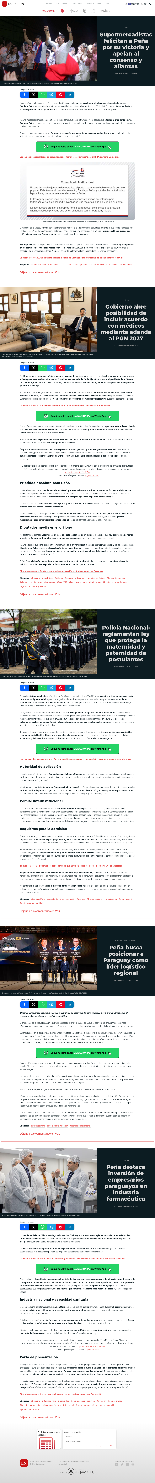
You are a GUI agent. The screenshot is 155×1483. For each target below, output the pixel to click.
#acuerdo (69, 578)
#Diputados (108, 582)
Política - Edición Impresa (126, 941)
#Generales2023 (38, 264)
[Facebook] (116, 1464)
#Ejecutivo (25, 586)
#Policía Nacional (94, 899)
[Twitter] (122, 1464)
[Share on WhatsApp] (42, 95)
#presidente (52, 899)
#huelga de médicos (116, 578)
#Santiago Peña (80, 264)
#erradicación (110, 899)
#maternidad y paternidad (31, 903)
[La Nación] (13, 4)
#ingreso (81, 899)
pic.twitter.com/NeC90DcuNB (92, 1346)
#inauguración (49, 1405)
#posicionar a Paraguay (57, 1126)
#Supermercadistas (98, 264)
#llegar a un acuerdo (78, 582)
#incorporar (49, 582)
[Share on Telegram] (51, 95)
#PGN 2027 (62, 582)
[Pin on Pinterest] (60, 95)
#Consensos (126, 264)
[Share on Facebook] (24, 95)
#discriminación (126, 899)
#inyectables (110, 1405)
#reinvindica (63, 1401)
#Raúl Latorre (95, 582)
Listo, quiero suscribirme (104, 1446)
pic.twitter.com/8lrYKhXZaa (77, 472)
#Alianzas (113, 264)
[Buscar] (150, 4)
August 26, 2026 (92, 475)
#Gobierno (35, 578)
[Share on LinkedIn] (69, 95)
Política (126, 28)
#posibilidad (47, 578)
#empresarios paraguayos (83, 1401)
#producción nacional (29, 1409)
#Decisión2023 (54, 264)
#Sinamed (79, 578)
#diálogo (59, 578)
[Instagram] (127, 1464)
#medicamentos (83, 1405)
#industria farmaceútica (31, 1405)
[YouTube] (133, 1464)
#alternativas (26, 582)
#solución (38, 582)
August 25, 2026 (92, 1349)
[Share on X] (33, 95)
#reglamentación (67, 899)
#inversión (101, 1401)
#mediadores (121, 582)
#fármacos (97, 1405)
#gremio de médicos (95, 578)
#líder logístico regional (80, 1126)
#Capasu (67, 264)
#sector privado (115, 1401)
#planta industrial (66, 1405)
